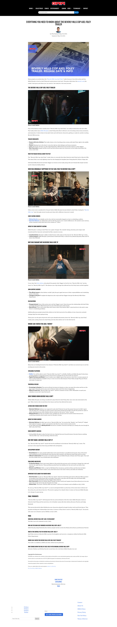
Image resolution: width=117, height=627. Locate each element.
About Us (80, 605)
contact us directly (51, 566)
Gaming (64, 8)
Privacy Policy (82, 612)
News (69, 8)
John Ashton (40, 283)
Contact (85, 8)
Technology (76, 8)
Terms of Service (82, 619)
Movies (63, 584)
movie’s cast (81, 81)
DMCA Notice (39, 568)
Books (31, 8)
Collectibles (39, 8)
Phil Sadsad (55, 34)
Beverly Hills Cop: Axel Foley (55, 79)
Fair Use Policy (31, 568)
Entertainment (54, 8)
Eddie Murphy (44, 130)
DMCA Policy (81, 609)
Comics (47, 8)
